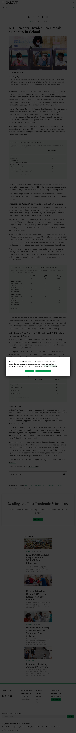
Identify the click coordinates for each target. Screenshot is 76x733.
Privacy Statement (50, 366)
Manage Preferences (43, 371)
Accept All (29, 371)
